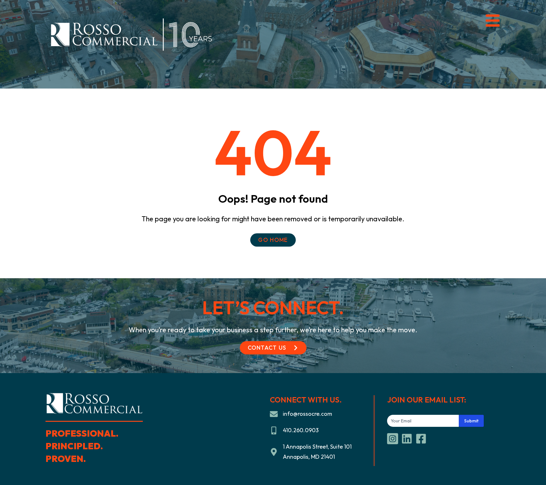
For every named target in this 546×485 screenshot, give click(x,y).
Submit (471, 421)
